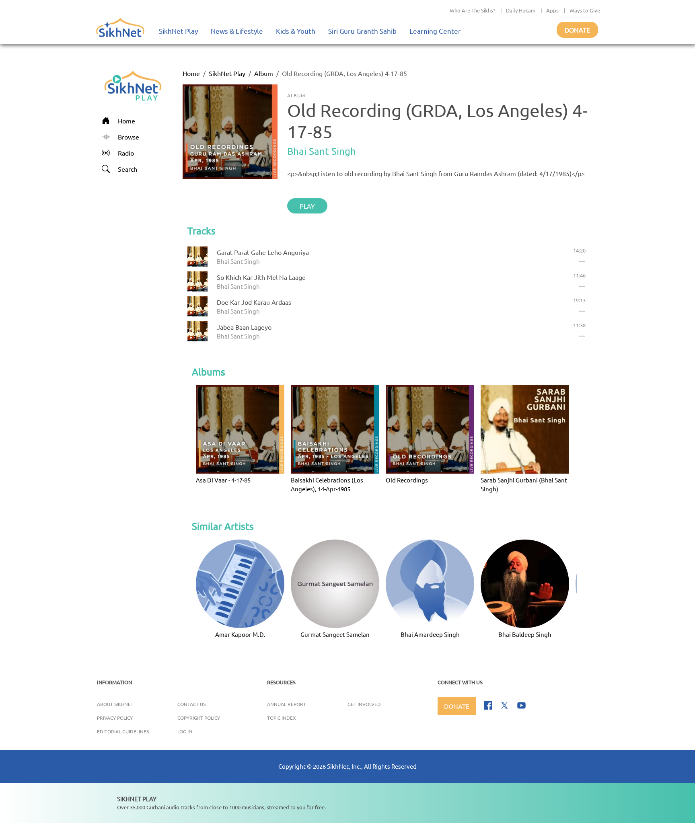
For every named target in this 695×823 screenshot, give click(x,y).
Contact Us (191, 704)
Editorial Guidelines (123, 731)
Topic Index (281, 717)
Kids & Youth (295, 31)
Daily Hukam (520, 10)
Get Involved (364, 704)
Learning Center (435, 31)
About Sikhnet (115, 704)
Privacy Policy (115, 717)
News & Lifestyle (237, 31)
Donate (577, 30)
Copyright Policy (198, 717)
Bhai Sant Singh (321, 151)
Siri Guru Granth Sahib (362, 31)
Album (263, 73)
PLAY (307, 206)
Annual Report (286, 704)
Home (191, 73)
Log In (184, 731)
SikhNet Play (178, 31)
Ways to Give (585, 10)
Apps (552, 10)
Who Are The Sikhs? (472, 10)
